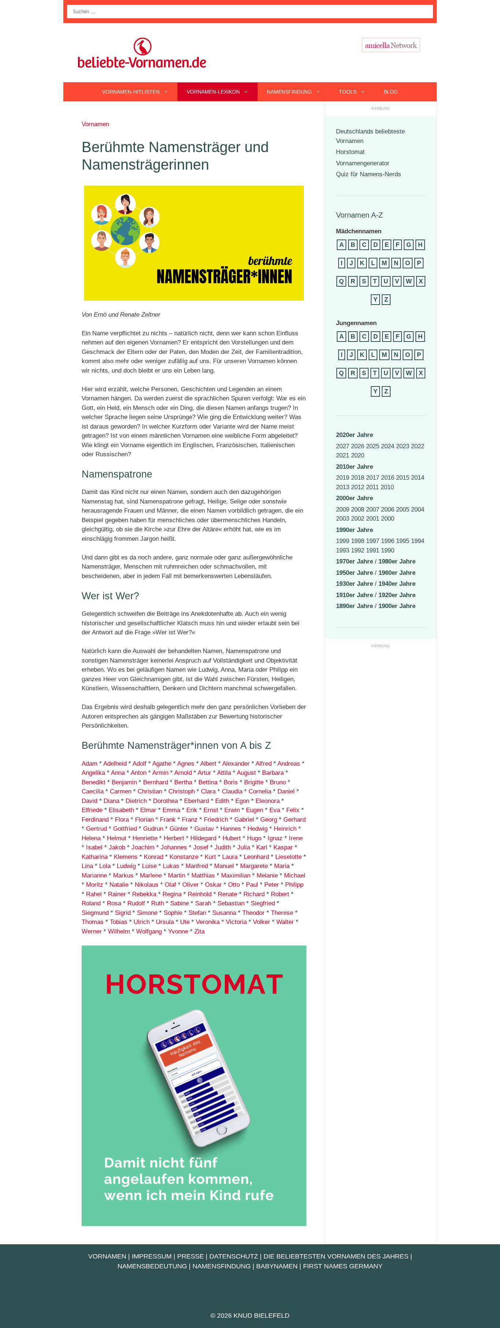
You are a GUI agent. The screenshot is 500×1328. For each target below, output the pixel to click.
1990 (387, 550)
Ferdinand (95, 819)
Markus (123, 875)
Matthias (203, 875)
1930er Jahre (354, 583)
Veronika (208, 921)
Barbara (273, 772)
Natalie (118, 884)
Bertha (183, 782)
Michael (294, 875)
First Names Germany (343, 1266)
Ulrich (142, 921)
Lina (87, 866)
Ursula (165, 921)
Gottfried (125, 828)
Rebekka (144, 894)
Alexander (236, 763)
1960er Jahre (396, 572)
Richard (254, 894)
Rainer (117, 894)
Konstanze (183, 856)
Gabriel (244, 819)
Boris (231, 782)
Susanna (224, 912)
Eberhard (196, 800)
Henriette (145, 838)
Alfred (263, 763)
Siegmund (95, 912)
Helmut (116, 838)
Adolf (139, 763)
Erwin (232, 810)
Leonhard (256, 856)
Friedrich (216, 819)
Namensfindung (289, 92)
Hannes (230, 828)
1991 (372, 550)
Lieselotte (288, 856)
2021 (342, 455)
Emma (171, 810)
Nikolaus (146, 884)
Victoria (236, 921)
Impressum (152, 1256)
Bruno (278, 782)
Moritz (94, 884)
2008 (357, 509)
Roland (91, 903)
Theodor (253, 912)
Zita (199, 931)
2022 (417, 446)
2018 (357, 477)
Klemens (126, 856)
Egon (242, 800)
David (89, 800)
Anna (118, 772)
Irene (296, 838)
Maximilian (235, 875)
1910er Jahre (354, 595)
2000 (387, 518)
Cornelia (260, 791)
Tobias (118, 921)
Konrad (153, 856)
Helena (91, 838)
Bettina (207, 782)
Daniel (286, 791)
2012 (357, 487)
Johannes (174, 847)
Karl (261, 847)
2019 (342, 477)
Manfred (197, 866)
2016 (387, 477)
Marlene (151, 875)
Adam (89, 763)
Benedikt (93, 782)
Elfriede (92, 810)
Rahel (94, 894)
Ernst (211, 810)
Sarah (203, 903)
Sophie (173, 912)
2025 (372, 446)
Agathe (161, 763)
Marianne (94, 875)
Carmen (120, 791)
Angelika (93, 772)
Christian (150, 791)
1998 (357, 540)
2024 (387, 446)
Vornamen (95, 124)
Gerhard (294, 819)
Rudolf (136, 903)
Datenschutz (233, 1256)
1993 (342, 550)
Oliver (190, 884)
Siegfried (263, 903)
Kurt (210, 856)
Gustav (204, 828)
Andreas (288, 763)
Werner (92, 931)
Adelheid (115, 763)
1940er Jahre (396, 583)
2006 (387, 509)
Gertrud (96, 828)
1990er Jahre (354, 530)
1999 (342, 540)
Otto (234, 884)
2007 (372, 509)
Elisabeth (121, 810)
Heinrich (285, 828)
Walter (285, 921)
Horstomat (350, 151)
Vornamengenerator (362, 163)
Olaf (170, 884)
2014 (417, 477)
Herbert (174, 838)
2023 (402, 446)
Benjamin (124, 782)
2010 (387, 487)
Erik (191, 810)
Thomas (93, 921)
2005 (402, 509)
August (246, 772)
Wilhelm (119, 931)
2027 (342, 446)
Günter (178, 828)
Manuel (224, 866)
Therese (282, 912)
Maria (282, 866)
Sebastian (230, 903)
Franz (190, 819)
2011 (372, 487)
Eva (274, 810)
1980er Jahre (396, 561)
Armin (160, 772)
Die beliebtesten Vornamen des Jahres (336, 1256)
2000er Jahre (354, 498)
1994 (417, 540)
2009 (342, 509)
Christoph (181, 791)
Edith (222, 800)
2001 (372, 518)
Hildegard (203, 838)
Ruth (157, 903)
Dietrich (136, 800)
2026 (357, 446)
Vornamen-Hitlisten (131, 92)
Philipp (294, 884)
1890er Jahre (354, 606)
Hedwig (257, 828)
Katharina (95, 856)
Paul (252, 884)
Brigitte (254, 782)
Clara (208, 791)
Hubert (232, 838)
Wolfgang (149, 931)
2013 (342, 487)
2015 (402, 477)
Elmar (148, 810)
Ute (185, 921)
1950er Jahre (354, 572)
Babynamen (277, 1266)
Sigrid (123, 912)
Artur (204, 772)
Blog (391, 92)
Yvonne (178, 931)
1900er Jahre (396, 606)
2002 (357, 518)
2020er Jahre (354, 434)
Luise (149, 866)
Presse (190, 1256)
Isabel (93, 847)
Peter (271, 884)
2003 (342, 518)
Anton (138, 772)
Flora (122, 819)
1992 (357, 550)
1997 (372, 540)
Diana (111, 800)
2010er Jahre (354, 466)
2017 (372, 477)
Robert (280, 894)
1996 (387, 540)
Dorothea (165, 800)
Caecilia (93, 791)
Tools (348, 92)
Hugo (254, 838)
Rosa (114, 903)
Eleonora (267, 800)
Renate (227, 894)
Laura (230, 856)
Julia (243, 847)
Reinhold (200, 894)
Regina (172, 894)
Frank (168, 819)
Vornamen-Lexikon (213, 92)
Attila (224, 772)
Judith (222, 847)
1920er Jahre (396, 595)
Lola (105, 866)
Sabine (179, 903)
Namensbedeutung (152, 1266)
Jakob (117, 847)
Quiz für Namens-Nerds (368, 174)
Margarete (254, 866)
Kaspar (283, 847)
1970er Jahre (354, 561)
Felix (292, 810)
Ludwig (126, 866)
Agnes (185, 763)
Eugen (254, 810)
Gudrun (153, 828)
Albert (208, 763)
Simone (147, 912)
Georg (268, 819)
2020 (357, 455)
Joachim (142, 847)
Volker (261, 921)
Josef (200, 847)
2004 (417, 509)
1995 (402, 540)
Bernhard (155, 782)
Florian (144, 819)
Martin (176, 875)
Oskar (213, 884)
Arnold (183, 772)
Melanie (267, 875)
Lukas (171, 866)
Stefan (197, 912)
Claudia (232, 791)
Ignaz (275, 838)
